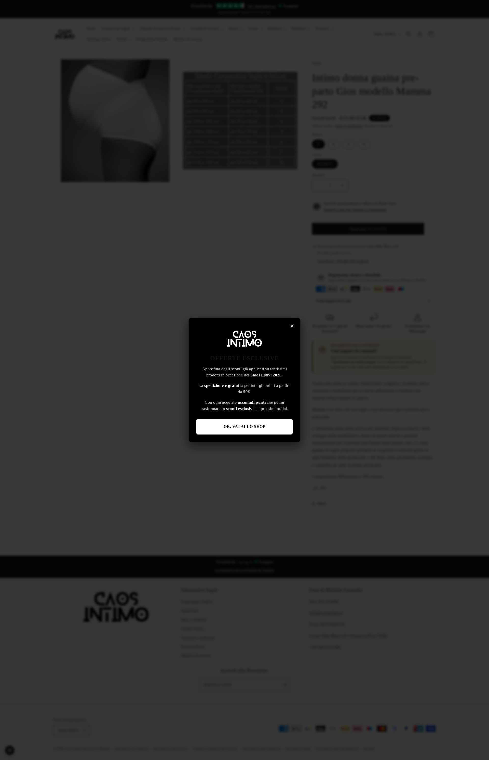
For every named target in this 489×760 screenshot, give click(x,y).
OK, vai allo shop (245, 426)
